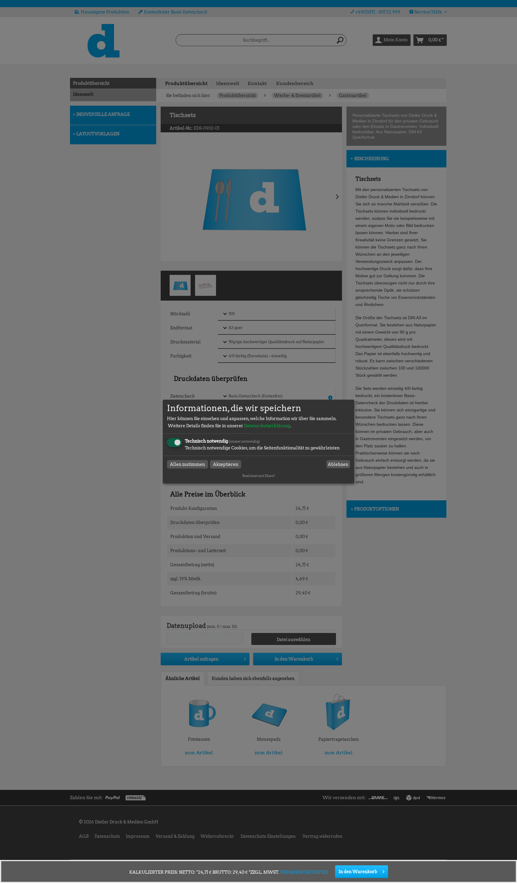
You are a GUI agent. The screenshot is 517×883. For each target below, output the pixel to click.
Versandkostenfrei (304, 872)
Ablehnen (338, 464)
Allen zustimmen (187, 464)
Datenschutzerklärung (267, 425)
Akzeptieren (225, 464)
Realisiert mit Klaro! (258, 476)
